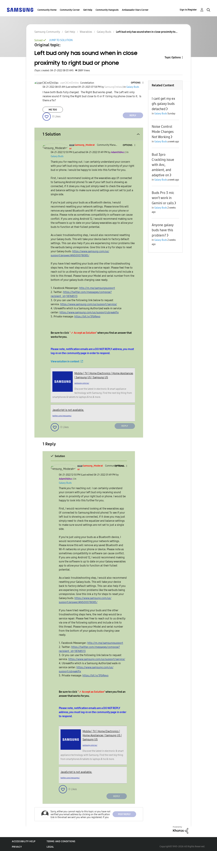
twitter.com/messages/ (62, 416)
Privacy (17, 846)
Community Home (46, 9)
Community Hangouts (107, 9)
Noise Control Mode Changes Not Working (163, 132)
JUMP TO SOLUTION (61, 40)
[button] (137, 82)
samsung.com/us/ (81, 383)
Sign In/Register (188, 9)
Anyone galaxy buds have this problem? (162, 230)
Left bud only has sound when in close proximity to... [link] (146, 31)
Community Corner (70, 9)
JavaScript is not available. (68, 410)
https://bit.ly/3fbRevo (87, 316)
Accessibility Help (23, 841)
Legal (50, 846)
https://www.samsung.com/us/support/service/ (88, 304)
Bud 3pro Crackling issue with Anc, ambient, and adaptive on (163, 165)
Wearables (86, 31)
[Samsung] (20, 9)
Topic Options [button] (173, 57)
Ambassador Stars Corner (135, 9)
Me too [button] (53, 109)
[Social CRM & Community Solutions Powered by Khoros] (180, 829)
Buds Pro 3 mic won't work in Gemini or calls (163, 198)
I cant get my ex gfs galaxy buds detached (163, 104)
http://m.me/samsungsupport (97, 288)
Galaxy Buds (104, 31)
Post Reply (124, 814)
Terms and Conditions (61, 841)
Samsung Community (47, 31)
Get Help (87, 9)
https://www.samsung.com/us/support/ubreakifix (89, 312)
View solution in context (65, 361)
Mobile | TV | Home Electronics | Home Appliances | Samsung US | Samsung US (102, 735)
